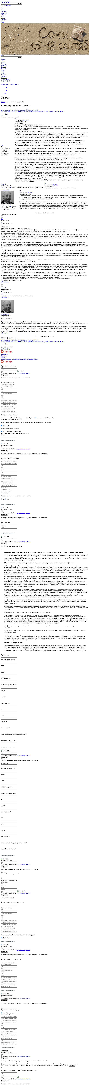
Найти (19, 3)
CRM (2, 16)
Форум (3, 18)
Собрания (4, 19)
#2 (45, 183)
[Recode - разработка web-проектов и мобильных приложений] (6, 353)
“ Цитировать (5, 281)
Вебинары (4, 13)
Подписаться (4, 1080)
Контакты (4, 76)
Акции (3, 21)
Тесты (2, 73)
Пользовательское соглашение (10, 359)
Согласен (72, 1065)
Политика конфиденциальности (28, 359)
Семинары (4, 11)
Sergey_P (3, 184)
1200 (10, 206)
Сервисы (3, 14)
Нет (27, 120)
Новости (3, 68)
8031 (10, 187)
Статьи (3, 10)
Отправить (4, 375)
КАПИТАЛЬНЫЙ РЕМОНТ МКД (16, 111)
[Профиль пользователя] (7, 203)
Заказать (3, 543)
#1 (15, 118)
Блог (2, 8)
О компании (4, 75)
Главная (3, 59)
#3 (20, 191)
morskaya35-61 (5, 189)
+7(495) (6, 5)
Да (24, 120)
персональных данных (23, 373)
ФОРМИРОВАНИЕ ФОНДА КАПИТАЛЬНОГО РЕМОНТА (46, 111)
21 (9, 148)
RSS (2, 115)
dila (2, 145)
